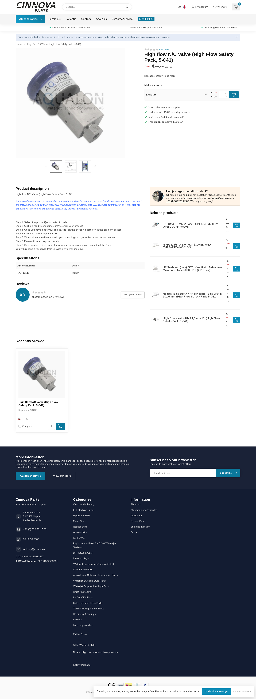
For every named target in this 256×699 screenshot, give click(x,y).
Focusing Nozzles (82, 625)
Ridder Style (80, 634)
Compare (27, 426)
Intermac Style (81, 558)
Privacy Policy (138, 521)
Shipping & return (140, 526)
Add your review (132, 294)
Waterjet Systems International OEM (93, 564)
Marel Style (79, 521)
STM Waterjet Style (84, 645)
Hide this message (216, 691)
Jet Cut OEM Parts (83, 597)
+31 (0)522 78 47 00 (177, 201)
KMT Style (79, 538)
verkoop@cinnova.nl (220, 198)
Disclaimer (136, 515)
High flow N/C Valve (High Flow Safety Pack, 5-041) (54, 44)
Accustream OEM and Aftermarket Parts (95, 575)
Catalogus (54, 19)
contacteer (86, 37)
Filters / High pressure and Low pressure (95, 652)
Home (19, 44)
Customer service (122, 19)
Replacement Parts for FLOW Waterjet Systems (94, 545)
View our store (62, 476)
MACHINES (146, 19)
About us (101, 19)
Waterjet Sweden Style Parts (89, 580)
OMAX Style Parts (83, 569)
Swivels (77, 619)
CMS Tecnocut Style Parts (87, 603)
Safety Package (82, 665)
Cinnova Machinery (83, 504)
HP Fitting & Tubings (84, 614)
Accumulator (80, 532)
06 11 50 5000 (31, 539)
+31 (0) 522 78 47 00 (34, 529)
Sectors (86, 19)
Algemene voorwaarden (144, 510)
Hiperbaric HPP (81, 515)
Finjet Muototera (82, 592)
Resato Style (80, 526)
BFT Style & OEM (82, 553)
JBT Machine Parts (83, 510)
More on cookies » (242, 691)
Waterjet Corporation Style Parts (91, 586)
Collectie (71, 19)
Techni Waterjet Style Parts (88, 608)
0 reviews (164, 49)
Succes (135, 532)
